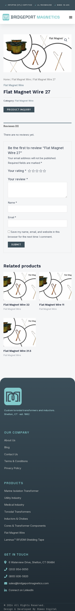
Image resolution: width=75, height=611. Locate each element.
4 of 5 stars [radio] (40, 171)
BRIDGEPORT (35, 17)
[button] (66, 40)
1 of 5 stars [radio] (29, 171)
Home (6, 79)
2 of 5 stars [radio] (33, 171)
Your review (18, 179)
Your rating (17, 171)
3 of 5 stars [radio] (37, 171)
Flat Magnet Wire (21, 79)
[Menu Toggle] (71, 17)
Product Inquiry (19, 109)
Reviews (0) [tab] (11, 126)
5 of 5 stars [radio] (44, 171)
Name (12, 202)
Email (12, 217)
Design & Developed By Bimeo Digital (30, 609)
